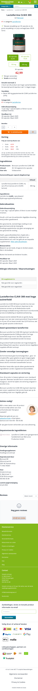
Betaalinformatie (7, 531)
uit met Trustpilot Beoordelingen (19, 669)
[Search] (36, 6)
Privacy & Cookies (19, 682)
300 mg (24, 64)
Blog (3, 565)
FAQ (3, 561)
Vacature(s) (5, 596)
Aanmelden (9, 617)
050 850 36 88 (6, 582)
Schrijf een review (19, 518)
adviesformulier (5, 418)
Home (3, 10)
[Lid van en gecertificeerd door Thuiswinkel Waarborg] (7, 653)
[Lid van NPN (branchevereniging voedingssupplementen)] (20, 653)
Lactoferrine (10, 10)
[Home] (7, 2)
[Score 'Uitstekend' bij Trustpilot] (8, 658)
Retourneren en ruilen (9, 542)
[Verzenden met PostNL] (15, 653)
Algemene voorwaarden (9, 553)
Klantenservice (6, 535)
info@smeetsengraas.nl (9, 592)
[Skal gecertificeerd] (26, 653)
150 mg (13, 64)
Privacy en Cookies (7, 550)
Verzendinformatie (7, 539)
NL (22, 2)
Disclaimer (5, 557)
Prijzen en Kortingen (8, 546)
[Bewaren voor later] (33, 132)
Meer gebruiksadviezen (19, 242)
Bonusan (20, 18)
